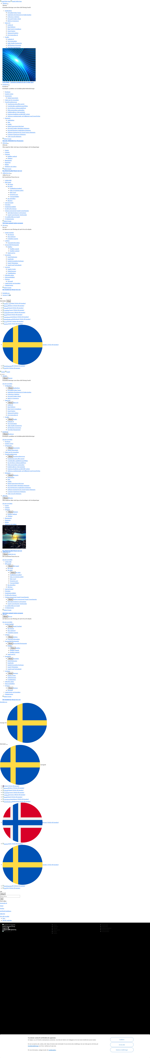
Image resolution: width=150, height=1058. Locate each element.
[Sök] (0, 374)
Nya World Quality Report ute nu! (12, 170)
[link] (11, 1)
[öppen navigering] (3, 374)
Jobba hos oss (12, 554)
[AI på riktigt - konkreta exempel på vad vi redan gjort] (76, 64)
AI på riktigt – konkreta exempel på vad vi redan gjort (18, 82)
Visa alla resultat (4, 916)
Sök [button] (1, 298)
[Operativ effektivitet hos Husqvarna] (76, 138)
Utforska (10, 498)
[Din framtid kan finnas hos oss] (76, 287)
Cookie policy (105, 926)
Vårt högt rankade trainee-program (12, 223)
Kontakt (55, 933)
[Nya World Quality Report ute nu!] (76, 168)
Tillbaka (5, 378)
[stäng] (2, 374)
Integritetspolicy (105, 929)
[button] (8, 143)
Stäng (8, 301)
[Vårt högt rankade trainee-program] (76, 221)
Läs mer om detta (7, 383)
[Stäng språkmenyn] (7, 744)
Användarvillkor (105, 931)
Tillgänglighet (105, 924)
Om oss (10, 616)
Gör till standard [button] (21, 303)
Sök (2, 899)
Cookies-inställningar (106, 928)
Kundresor (11, 434)
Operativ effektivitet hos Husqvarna (12, 140)
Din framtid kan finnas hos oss (11, 289)
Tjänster (10, 378)
